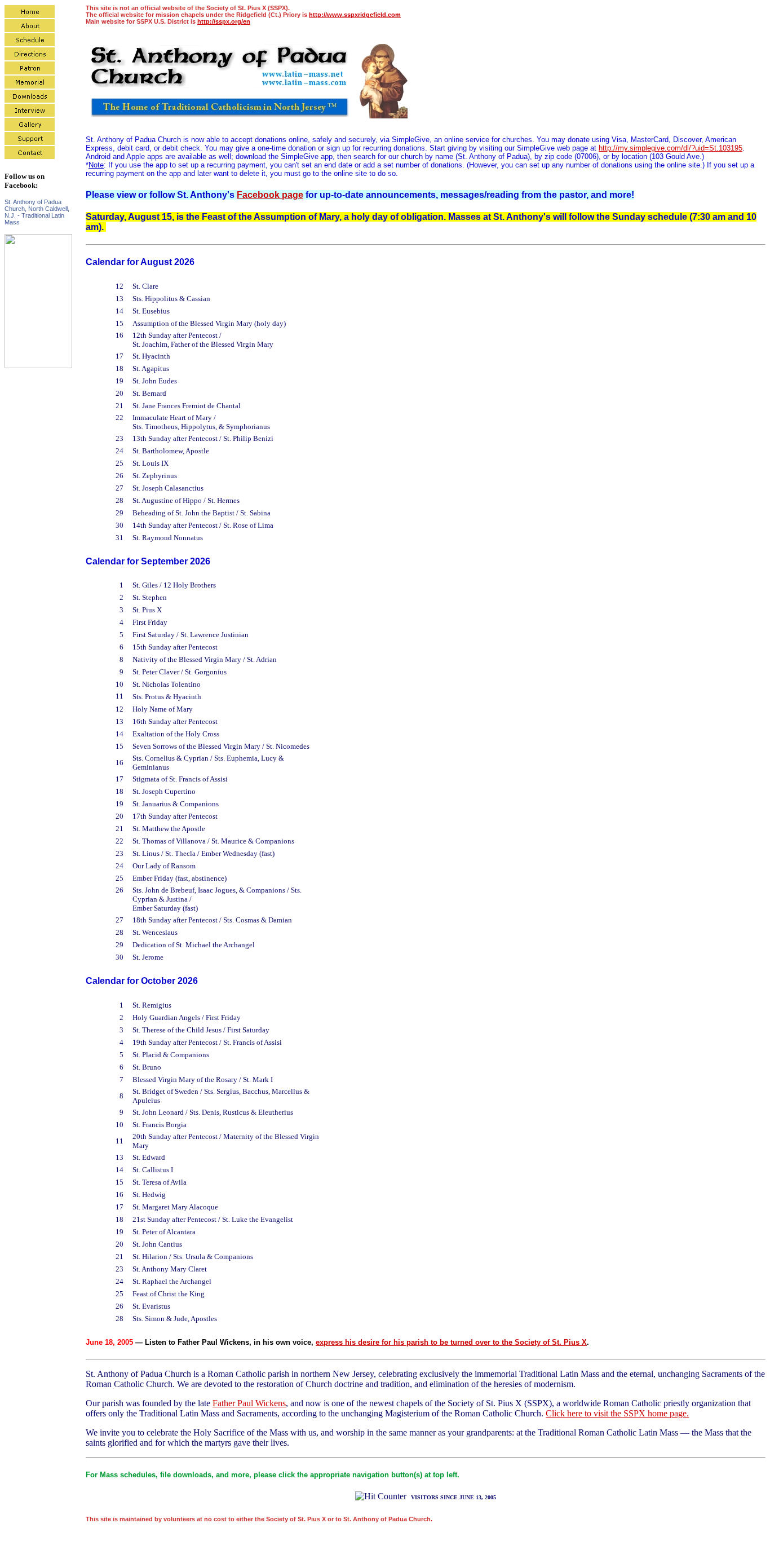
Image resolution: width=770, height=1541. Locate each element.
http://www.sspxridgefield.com (355, 14)
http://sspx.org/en (223, 21)
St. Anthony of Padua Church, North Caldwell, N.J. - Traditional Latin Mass (37, 212)
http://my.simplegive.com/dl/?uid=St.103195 (670, 148)
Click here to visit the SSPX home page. (617, 1413)
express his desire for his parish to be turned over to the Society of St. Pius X (451, 1342)
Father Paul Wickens (249, 1403)
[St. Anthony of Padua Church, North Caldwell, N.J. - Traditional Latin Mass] (38, 365)
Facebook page (270, 195)
